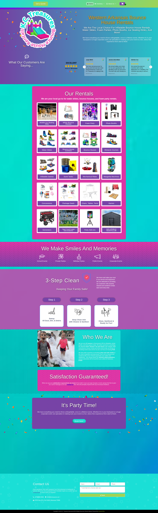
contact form (36, 492)
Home (91, 4)
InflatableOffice (101, 511)
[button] (151, 67)
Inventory (100, 4)
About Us (111, 4)
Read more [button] (89, 73)
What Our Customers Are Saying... (27, 64)
